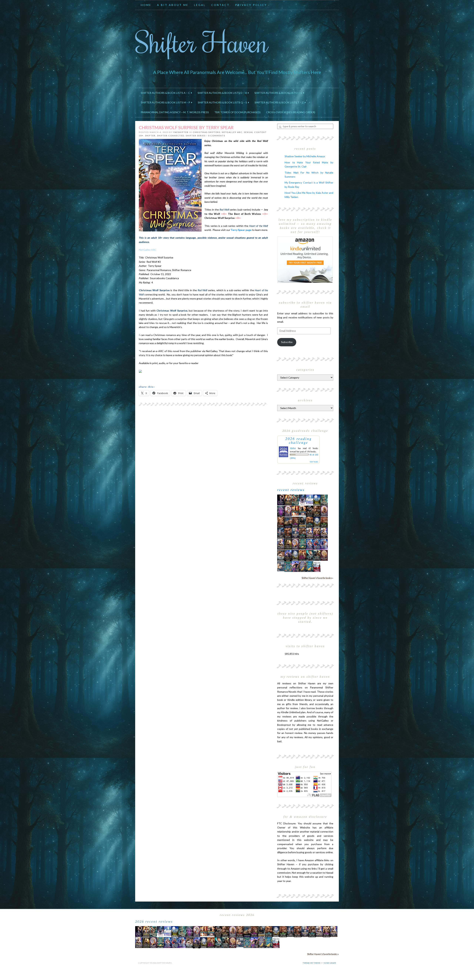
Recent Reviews (291, 489)
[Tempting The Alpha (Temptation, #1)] (280, 499)
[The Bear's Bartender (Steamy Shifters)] (302, 555)
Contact (220, 4)
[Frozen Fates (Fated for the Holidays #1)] (280, 555)
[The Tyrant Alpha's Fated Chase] (288, 499)
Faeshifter (180, 132)
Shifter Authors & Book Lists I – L (278, 92)
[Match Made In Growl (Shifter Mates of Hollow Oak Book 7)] (295, 544)
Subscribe (287, 342)
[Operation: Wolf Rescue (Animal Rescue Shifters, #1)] (295, 510)
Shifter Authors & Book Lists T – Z (280, 102)
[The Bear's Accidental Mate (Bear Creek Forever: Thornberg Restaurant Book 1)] (317, 521)
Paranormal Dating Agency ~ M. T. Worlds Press (175, 112)
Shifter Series (196, 135)
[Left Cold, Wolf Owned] (317, 555)
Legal (200, 4)
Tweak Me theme (311, 963)
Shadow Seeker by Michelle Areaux (305, 156)
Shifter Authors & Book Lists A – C (166, 92)
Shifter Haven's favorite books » (317, 578)
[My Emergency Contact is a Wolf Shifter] (280, 565)
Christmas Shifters (206, 132)
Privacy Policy (251, 4)
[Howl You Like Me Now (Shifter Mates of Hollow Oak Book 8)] (324, 555)
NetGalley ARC (232, 132)
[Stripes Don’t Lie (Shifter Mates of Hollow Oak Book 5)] (288, 510)
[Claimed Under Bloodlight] (280, 532)
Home (146, 4)
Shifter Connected (170, 135)
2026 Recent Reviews (154, 921)
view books (314, 461)
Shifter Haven (201, 42)
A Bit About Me (172, 4)
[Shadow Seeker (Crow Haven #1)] (317, 566)
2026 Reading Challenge (298, 440)
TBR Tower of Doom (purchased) (237, 112)
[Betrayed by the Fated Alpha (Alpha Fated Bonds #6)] (324, 543)
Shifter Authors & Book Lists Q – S (223, 102)
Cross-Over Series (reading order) (290, 112)
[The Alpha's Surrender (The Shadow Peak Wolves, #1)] (302, 522)
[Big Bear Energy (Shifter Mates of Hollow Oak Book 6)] (324, 510)
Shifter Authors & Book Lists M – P (166, 102)
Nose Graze (330, 963)
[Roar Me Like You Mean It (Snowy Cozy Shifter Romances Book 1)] (302, 500)
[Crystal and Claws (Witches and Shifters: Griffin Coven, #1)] (280, 511)
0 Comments (216, 135)
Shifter (150, 135)
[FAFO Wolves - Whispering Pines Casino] (309, 511)
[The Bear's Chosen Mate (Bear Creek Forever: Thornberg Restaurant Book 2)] (295, 555)
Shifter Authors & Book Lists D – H (223, 92)
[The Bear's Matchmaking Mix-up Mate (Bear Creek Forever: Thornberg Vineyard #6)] (317, 499)
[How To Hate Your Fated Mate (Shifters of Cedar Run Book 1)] (295, 566)
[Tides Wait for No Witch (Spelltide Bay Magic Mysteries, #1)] (288, 566)
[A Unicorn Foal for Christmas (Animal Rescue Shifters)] (302, 510)
